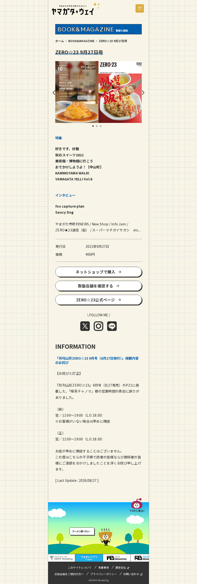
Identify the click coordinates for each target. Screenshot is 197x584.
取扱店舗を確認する (95, 286)
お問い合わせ (131, 574)
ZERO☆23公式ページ (95, 300)
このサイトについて (80, 567)
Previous (54, 92)
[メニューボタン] (139, 8)
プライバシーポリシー (103, 574)
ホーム (59, 41)
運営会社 (120, 567)
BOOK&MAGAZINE (81, 41)
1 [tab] (94, 127)
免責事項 (103, 567)
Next (143, 92)
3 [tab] (102, 127)
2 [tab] (98, 127)
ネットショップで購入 (95, 272)
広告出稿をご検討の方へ (69, 574)
